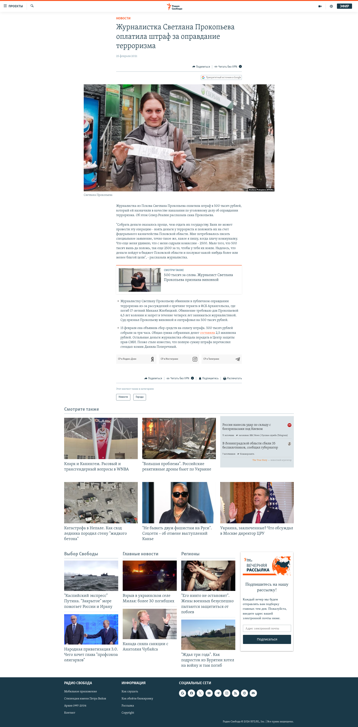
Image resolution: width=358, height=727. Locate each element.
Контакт (69, 713)
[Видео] (320, 6)
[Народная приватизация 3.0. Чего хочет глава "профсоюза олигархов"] (91, 629)
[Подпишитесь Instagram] (226, 693)
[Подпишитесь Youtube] (209, 693)
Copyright (128, 713)
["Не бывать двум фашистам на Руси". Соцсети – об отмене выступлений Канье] (179, 502)
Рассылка (128, 705)
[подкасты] (331, 6)
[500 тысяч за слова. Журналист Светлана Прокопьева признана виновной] (140, 280)
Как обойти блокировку (137, 698)
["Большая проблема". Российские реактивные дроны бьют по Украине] (179, 438)
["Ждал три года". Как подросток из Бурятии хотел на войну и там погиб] (208, 635)
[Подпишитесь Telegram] (218, 693)
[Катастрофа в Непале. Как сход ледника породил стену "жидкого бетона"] (101, 502)
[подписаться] (253, 693)
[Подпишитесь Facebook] (191, 693)
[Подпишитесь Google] (182, 693)
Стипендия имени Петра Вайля (85, 698)
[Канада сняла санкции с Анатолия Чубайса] (150, 624)
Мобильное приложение (80, 691)
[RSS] (235, 693)
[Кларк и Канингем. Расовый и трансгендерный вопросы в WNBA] (101, 438)
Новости (123, 18)
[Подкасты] (244, 693)
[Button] (201, 66)
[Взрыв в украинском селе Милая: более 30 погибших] (150, 576)
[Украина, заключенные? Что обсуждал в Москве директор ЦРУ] (257, 502)
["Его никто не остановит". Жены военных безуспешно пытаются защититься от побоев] (208, 576)
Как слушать (130, 691)
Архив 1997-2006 (75, 705)
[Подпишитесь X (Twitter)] (200, 693)
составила (207, 333)
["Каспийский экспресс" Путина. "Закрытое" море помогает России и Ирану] (91, 576)
